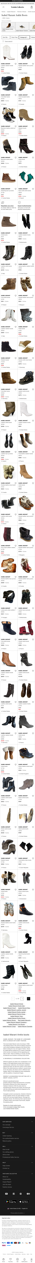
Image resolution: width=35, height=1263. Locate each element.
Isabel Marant (11, 12)
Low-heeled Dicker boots (10, 1109)
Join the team (7, 1184)
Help (4, 1162)
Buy (4, 1133)
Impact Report (7, 1182)
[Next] (22, 998)
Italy (31, 1254)
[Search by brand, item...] (3, 7)
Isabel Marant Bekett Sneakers (17, 1022)
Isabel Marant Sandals (25, 1026)
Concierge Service (8, 1127)
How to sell (6, 1149)
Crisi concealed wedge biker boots (13, 1107)
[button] (32, 7)
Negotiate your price (7, 206)
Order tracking (7, 1136)
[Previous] (13, 998)
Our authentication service (11, 1138)
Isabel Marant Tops (16, 1016)
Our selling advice (8, 1152)
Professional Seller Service (11, 1157)
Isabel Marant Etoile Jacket (16, 1012)
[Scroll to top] (28, 998)
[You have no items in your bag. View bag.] (32, 7)
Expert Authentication (24, 206)
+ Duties (6, 101)
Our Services (7, 1121)
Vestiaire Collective (10, 1173)
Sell (4, 1146)
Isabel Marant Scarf (9, 1008)
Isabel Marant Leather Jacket (16, 1010)
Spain (28, 1254)
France (4, 1254)
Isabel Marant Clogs (9, 1026)
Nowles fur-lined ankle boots (12, 1105)
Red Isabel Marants (24, 1020)
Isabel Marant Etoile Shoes (16, 1018)
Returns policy (7, 1141)
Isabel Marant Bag (24, 1008)
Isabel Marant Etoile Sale (17, 1006)
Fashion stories (7, 1187)
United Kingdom (10, 1254)
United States (18, 1254)
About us (5, 1177)
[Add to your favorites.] (16, 64)
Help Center (6, 1166)
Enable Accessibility (17, 1)
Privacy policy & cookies (17, 1213)
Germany (24, 1254)
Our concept (6, 1125)
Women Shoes (21, 12)
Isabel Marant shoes (16, 1063)
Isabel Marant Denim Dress (16, 1014)
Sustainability (7, 1179)
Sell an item (6, 1155)
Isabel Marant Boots (9, 1020)
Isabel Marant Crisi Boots (16, 1024)
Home (3, 12)
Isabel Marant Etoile (16, 1004)
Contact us (6, 1168)
